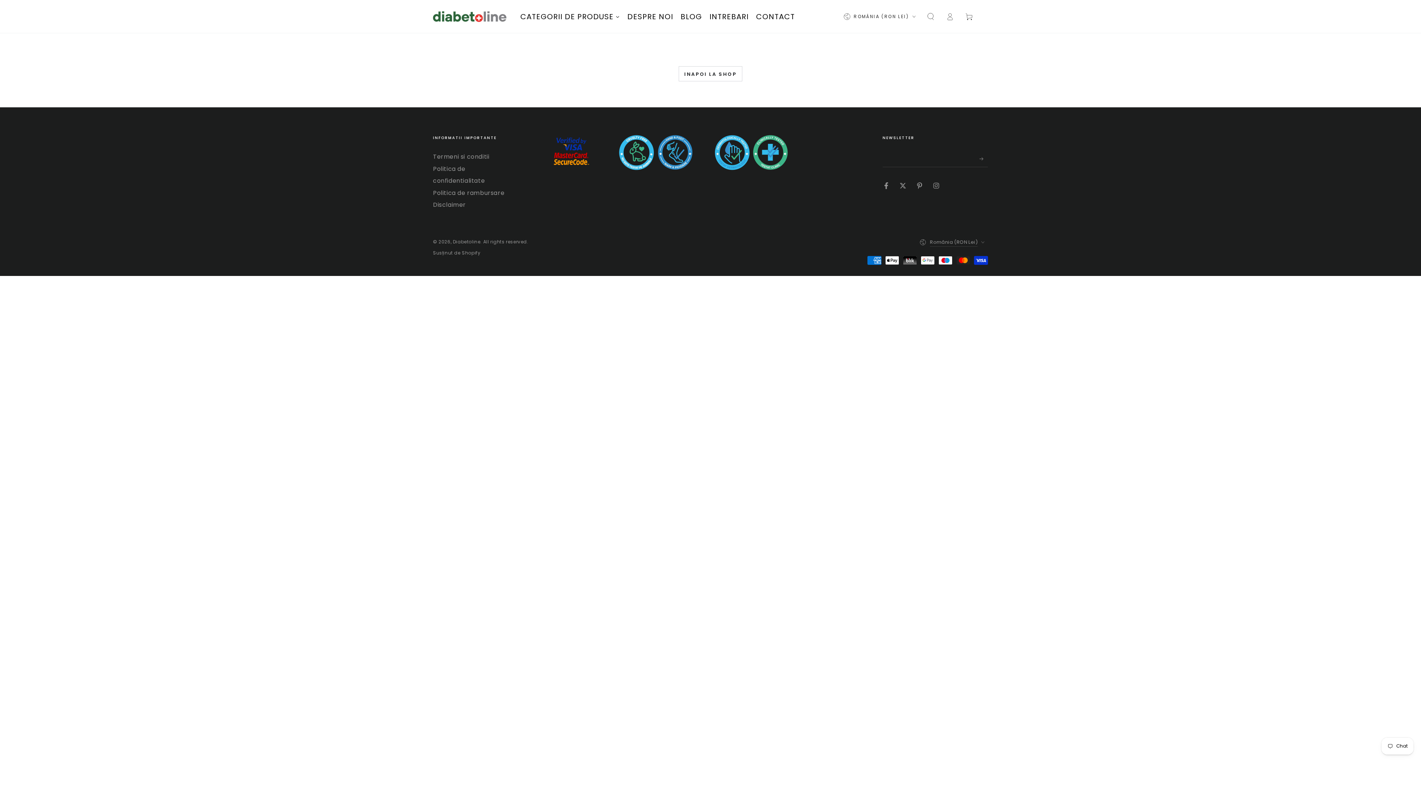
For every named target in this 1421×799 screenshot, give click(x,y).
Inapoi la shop (710, 74)
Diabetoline (467, 242)
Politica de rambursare (468, 193)
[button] (930, 17)
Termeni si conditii (461, 156)
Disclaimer (449, 204)
